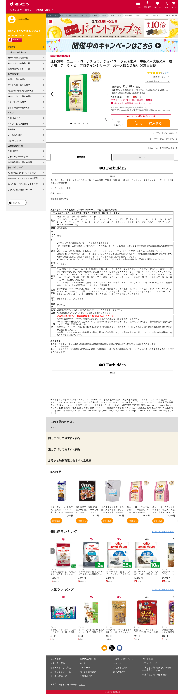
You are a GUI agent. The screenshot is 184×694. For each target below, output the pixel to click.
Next (172, 551)
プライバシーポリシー (18, 157)
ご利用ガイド (14, 118)
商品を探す (56, 659)
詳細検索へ (12, 47)
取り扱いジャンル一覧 (61, 672)
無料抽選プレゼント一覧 (19, 69)
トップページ (53, 15)
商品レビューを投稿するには (161, 148)
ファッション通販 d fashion (20, 190)
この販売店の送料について (157, 81)
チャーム (55, 427)
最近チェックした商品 (61, 668)
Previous (53, 551)
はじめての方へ (15, 141)
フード (103, 15)
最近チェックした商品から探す (22, 91)
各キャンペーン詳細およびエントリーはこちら (132, 103)
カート (83, 663)
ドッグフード (115, 15)
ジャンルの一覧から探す (19, 85)
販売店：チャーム (161, 77)
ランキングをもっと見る (163, 532)
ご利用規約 (13, 151)
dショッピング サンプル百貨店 (22, 173)
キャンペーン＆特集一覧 (19, 63)
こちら (82, 684)
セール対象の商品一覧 (18, 58)
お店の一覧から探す (17, 79)
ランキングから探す (17, 102)
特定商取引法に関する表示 (20, 162)
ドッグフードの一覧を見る (162, 139)
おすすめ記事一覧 (88, 659)
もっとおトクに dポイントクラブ (23, 184)
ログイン (17, 203)
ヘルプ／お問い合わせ (18, 124)
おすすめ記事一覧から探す (20, 108)
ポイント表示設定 (88, 672)
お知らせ (12, 129)
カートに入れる (148, 123)
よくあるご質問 (15, 135)
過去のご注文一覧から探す (20, 96)
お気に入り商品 (58, 663)
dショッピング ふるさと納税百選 (23, 178)
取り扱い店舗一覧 (59, 676)
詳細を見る (56, 521)
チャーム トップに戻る (163, 133)
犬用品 (94, 15)
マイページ (85, 668)
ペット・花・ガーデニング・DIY (75, 15)
